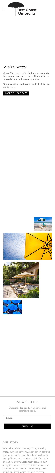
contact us (9, 87)
